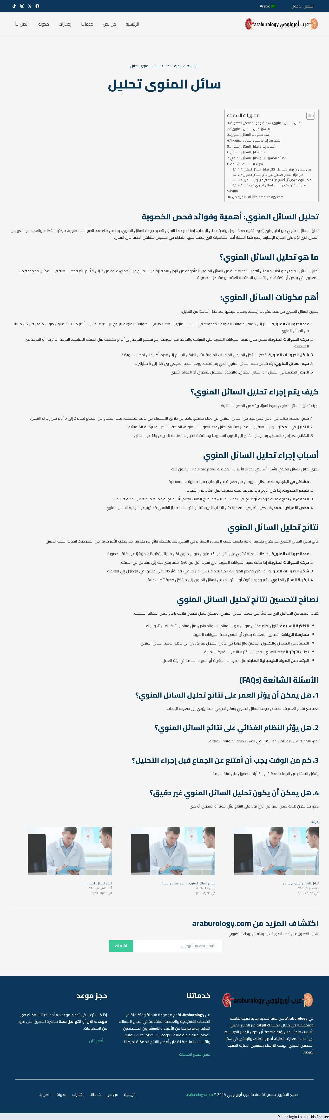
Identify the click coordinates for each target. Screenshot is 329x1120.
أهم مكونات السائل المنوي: (250, 134)
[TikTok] (14, 6)
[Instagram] (22, 6)
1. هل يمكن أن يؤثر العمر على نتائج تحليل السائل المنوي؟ (274, 169)
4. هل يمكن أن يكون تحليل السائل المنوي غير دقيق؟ (272, 185)
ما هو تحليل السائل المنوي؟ (250, 128)
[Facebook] (37, 6)
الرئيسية (130, 1094)
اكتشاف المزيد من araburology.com (257, 196)
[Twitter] (29, 6)
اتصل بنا (45, 1094)
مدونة (61, 1094)
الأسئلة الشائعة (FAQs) (246, 164)
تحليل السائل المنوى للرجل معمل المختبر (187, 883)
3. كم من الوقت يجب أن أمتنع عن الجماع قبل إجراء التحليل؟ (276, 180)
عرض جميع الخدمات (194, 1054)
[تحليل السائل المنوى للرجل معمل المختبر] (166, 851)
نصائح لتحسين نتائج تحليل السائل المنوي (258, 158)
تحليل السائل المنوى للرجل (301, 883)
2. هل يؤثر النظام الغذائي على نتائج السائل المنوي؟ (270, 174)
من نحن (112, 1094)
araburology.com (199, 1094)
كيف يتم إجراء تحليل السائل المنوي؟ (255, 140)
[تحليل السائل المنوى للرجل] (269, 851)
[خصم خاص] (281, 24)
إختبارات (78, 1094)
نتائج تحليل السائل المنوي (248, 152)
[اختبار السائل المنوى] (62, 851)
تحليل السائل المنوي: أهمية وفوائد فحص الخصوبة (265, 122)
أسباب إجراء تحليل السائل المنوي (252, 146)
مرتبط (234, 190)
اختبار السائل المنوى (99, 883)
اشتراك (121, 945)
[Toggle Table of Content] (308, 116)
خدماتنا (95, 1094)
